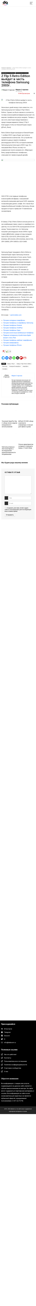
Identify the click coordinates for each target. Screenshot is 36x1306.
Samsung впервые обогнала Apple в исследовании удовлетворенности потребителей (9, 450)
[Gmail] (24, 357)
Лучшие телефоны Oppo (11, 330)
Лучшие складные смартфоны (14, 320)
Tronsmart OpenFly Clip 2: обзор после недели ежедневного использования (9, 424)
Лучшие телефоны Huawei (12, 325)
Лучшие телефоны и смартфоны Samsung (18, 323)
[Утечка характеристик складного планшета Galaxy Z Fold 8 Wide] (26, 432)
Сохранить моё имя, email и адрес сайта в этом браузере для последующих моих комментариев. (18, 509)
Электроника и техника (22, 73)
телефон (4, 369)
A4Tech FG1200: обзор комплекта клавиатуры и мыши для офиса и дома (25, 424)
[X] (17, 357)
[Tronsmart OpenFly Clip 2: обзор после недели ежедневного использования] (10, 409)
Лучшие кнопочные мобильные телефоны (18, 333)
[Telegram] (3, 357)
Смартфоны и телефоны (8, 73)
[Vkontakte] (6, 357)
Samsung (4, 366)
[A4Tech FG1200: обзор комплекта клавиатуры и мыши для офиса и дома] (26, 409)
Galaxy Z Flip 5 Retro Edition (24, 363)
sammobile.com (16, 315)
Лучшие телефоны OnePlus (13, 328)
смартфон (25, 366)
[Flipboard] (21, 357)
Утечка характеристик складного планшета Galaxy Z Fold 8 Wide (25, 446)
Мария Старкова (22, 90)
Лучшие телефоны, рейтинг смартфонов (17, 340)
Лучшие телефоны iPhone (12, 345)
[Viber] (10, 357)
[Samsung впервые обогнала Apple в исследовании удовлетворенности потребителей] (10, 432)
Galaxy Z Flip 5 (11, 363)
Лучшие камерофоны (11, 343)
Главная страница (6, 67)
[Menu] (31, 3)
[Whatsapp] (14, 357)
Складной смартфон (15, 366)
